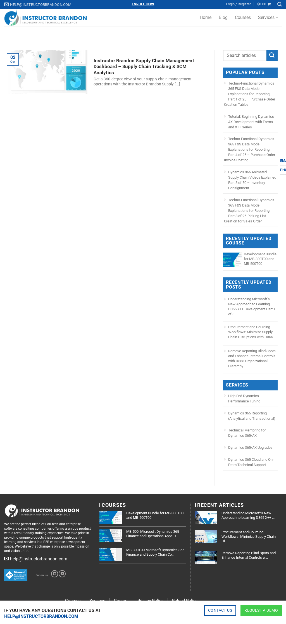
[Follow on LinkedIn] (54, 573)
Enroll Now (143, 4)
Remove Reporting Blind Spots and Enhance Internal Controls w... (248, 555)
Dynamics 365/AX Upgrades (250, 447)
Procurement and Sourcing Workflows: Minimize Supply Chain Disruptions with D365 (250, 332)
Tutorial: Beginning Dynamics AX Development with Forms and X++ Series (251, 121)
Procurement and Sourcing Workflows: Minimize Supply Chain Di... (248, 536)
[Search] (279, 4)
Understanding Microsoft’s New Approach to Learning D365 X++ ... (248, 515)
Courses (243, 17)
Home (205, 17)
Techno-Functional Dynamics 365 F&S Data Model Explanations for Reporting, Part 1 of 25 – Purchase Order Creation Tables (249, 94)
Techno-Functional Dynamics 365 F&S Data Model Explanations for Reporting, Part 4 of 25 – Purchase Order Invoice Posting (249, 149)
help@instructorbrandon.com (41, 616)
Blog (223, 17)
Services (266, 17)
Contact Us (220, 610)
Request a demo (261, 610)
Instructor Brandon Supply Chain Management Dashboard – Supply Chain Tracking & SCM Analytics (144, 66)
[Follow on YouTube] (62, 573)
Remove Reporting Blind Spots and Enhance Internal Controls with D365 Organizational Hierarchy (252, 358)
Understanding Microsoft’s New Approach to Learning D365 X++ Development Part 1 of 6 (251, 306)
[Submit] (272, 55)
